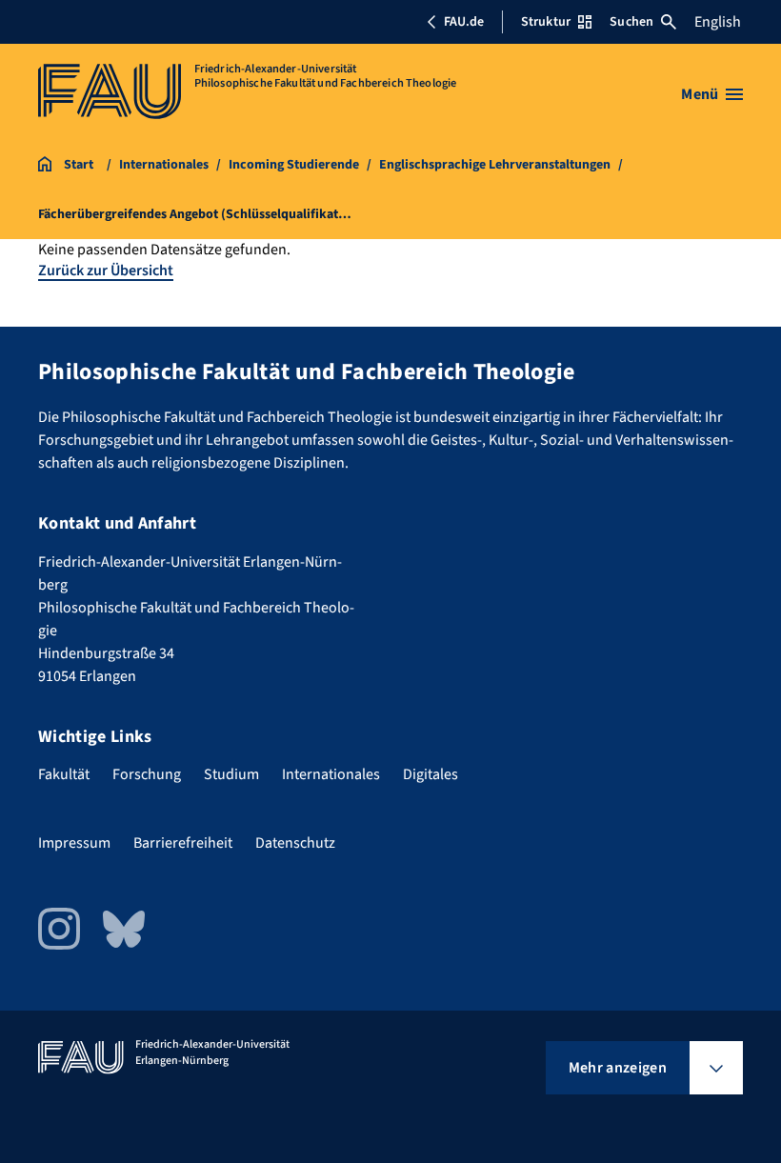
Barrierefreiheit (182, 842)
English (717, 21)
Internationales (331, 774)
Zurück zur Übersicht (105, 270)
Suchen (631, 21)
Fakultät (64, 774)
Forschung (146, 774)
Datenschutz (295, 842)
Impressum (74, 842)
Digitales (430, 774)
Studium (231, 774)
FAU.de (464, 21)
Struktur (546, 21)
